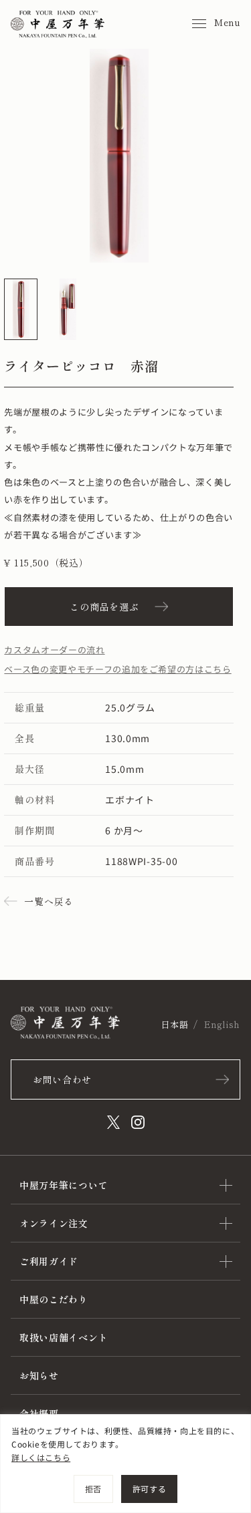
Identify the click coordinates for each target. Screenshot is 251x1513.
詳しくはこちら (40, 1457)
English (222, 1024)
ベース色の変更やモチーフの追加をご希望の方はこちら (117, 669)
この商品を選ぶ (104, 606)
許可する (149, 1488)
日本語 (174, 1024)
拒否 (93, 1488)
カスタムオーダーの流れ (54, 649)
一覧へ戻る (49, 901)
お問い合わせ (62, 1079)
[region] (125, 1463)
